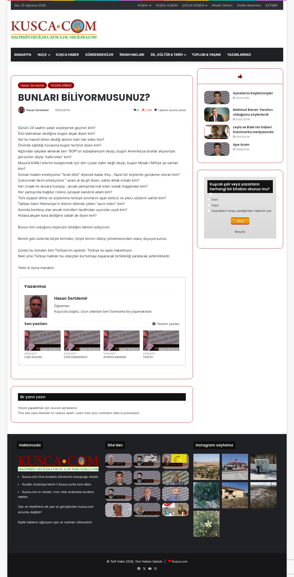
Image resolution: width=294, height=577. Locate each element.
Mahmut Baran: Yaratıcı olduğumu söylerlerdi (253, 112)
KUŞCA (143, 5)
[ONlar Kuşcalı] (175, 494)
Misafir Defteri (222, 5)
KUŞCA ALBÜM (167, 5)
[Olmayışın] (118, 478)
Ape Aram (241, 144)
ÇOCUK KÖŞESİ (193, 5)
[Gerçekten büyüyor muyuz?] (175, 509)
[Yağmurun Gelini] (118, 510)
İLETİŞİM (271, 5)
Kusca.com (179, 561)
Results (240, 231)
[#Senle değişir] (147, 461)
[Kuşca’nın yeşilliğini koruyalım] (206, 467)
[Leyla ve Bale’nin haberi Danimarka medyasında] (216, 132)
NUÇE (42, 54)
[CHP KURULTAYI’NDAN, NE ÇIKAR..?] (147, 510)
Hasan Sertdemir (32, 85)
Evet (215, 199)
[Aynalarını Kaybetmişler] (216, 97)
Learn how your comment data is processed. (108, 413)
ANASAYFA (22, 54)
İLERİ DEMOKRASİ (75, 357)
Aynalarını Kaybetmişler (253, 93)
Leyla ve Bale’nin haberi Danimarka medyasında (253, 129)
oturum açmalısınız (64, 408)
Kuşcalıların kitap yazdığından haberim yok (241, 211)
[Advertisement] (193, 24)
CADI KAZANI (33, 357)
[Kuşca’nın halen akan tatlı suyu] (263, 467)
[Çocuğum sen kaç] (175, 478)
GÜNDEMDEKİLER (99, 54)
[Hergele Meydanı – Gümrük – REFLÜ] (118, 461)
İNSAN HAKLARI (132, 54)
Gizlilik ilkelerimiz (249, 5)
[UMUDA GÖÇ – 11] (175, 461)
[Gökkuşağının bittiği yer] (118, 494)
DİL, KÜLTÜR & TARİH (167, 54)
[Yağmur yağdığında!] (263, 495)
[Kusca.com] (54, 29)
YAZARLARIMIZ (239, 54)
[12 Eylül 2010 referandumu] (147, 494)
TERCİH (148, 357)
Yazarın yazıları (167, 324)
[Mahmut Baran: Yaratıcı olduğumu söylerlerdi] (216, 114)
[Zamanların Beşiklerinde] (147, 478)
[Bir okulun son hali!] (235, 495)
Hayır (215, 205)
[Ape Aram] (216, 149)
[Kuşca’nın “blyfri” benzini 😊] (235, 467)
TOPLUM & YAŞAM (206, 54)
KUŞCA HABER (67, 54)
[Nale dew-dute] (206, 495)
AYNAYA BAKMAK (114, 357)
